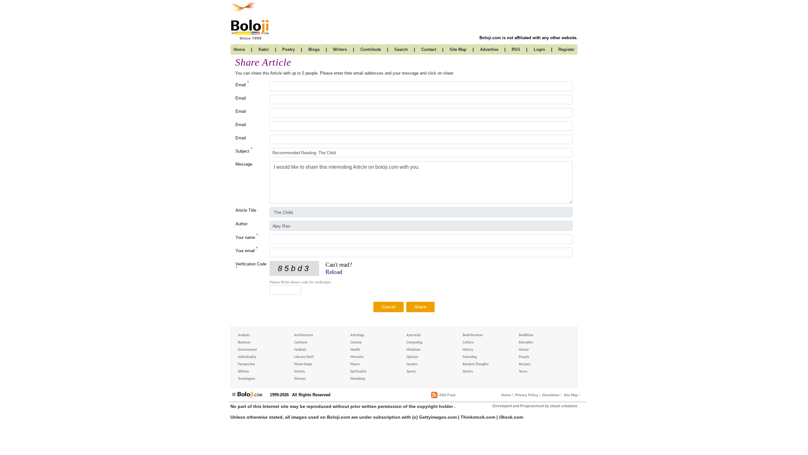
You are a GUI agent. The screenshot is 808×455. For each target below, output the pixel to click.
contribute (370, 49)
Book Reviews (473, 335)
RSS (516, 49)
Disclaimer (551, 395)
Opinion (412, 357)
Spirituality (358, 371)
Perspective (246, 364)
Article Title (245, 210)
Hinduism (413, 350)
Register (566, 49)
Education (526, 342)
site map (457, 49)
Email (242, 84)
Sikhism (243, 371)
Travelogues (246, 379)
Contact (428, 49)
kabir (263, 49)
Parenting (470, 357)
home (239, 49)
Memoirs (357, 357)
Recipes (524, 364)
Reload (333, 272)
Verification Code (250, 266)
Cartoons (300, 342)
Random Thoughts (476, 364)
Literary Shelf (303, 357)
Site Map (571, 395)
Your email (246, 250)
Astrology (357, 335)
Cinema (355, 342)
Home (506, 395)
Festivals (300, 350)
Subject (243, 151)
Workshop (357, 379)
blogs (314, 49)
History (468, 350)
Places (354, 364)
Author (241, 223)
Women (300, 379)
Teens (523, 371)
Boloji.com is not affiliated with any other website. (528, 37)
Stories (468, 371)
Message (243, 164)
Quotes (412, 364)
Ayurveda (413, 335)
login (539, 49)
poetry (288, 49)
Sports (411, 371)
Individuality (247, 357)
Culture (468, 342)
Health (355, 350)
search (401, 49)
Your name (246, 237)
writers (340, 49)
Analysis (244, 335)
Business (244, 342)
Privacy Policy (526, 395)
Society (299, 371)
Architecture (303, 335)
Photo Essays (303, 364)
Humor (524, 350)
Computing (414, 342)
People (524, 357)
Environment (247, 350)
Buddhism (526, 335)
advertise (489, 49)
